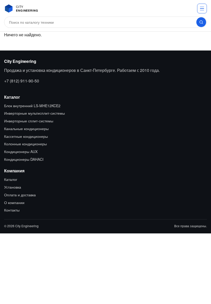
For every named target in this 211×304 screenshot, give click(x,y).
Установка (12, 187)
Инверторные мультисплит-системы (34, 113)
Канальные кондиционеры (26, 128)
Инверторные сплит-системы (28, 120)
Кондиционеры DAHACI (23, 159)
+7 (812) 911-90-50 (21, 81)
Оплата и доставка (20, 194)
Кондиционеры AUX (21, 151)
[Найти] (201, 22)
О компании (14, 202)
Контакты (12, 210)
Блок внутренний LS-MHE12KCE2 (32, 105)
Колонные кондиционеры (25, 143)
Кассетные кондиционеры (26, 136)
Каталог (10, 179)
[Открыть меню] (202, 8)
